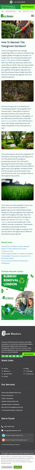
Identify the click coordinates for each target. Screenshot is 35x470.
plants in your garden (9, 121)
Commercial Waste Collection (11, 410)
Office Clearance (7, 398)
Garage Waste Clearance (10, 404)
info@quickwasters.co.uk (12, 430)
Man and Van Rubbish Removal (12, 407)
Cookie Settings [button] (7, 467)
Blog (27, 368)
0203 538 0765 (11, 11)
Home (6, 368)
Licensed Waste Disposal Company (10, 444)
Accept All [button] (18, 467)
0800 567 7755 (28, 11)
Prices (6, 376)
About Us (7, 371)
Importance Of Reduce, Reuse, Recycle (15, 246)
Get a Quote (28, 354)
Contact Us (30, 374)
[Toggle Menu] (32, 16)
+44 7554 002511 (19, 2)
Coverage (29, 371)
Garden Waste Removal (9, 401)
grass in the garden (8, 60)
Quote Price (8, 374)
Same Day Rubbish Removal (11, 393)
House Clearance (7, 395)
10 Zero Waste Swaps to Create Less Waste (17, 254)
